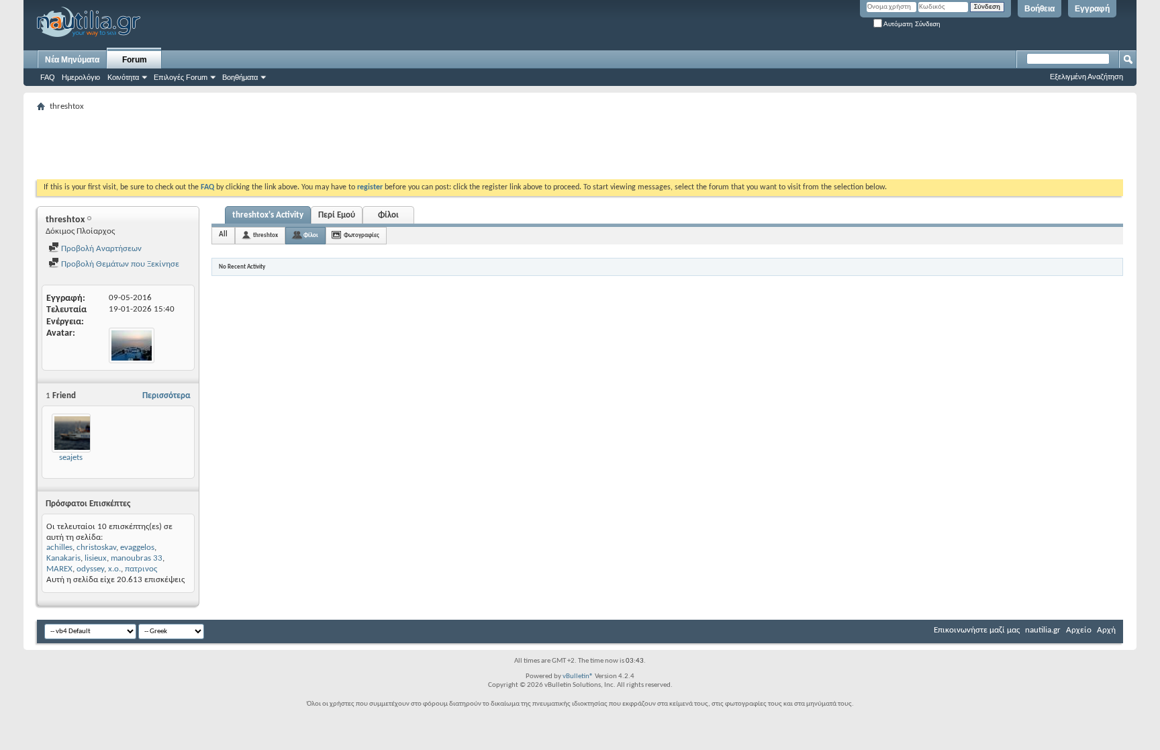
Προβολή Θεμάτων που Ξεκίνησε (119, 264)
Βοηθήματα (240, 77)
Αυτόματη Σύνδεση (911, 24)
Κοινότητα (123, 77)
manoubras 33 (136, 558)
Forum (134, 59)
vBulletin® (578, 676)
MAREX (59, 569)
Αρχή (1106, 630)
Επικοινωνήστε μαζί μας (977, 630)
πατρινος (141, 569)
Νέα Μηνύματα (72, 59)
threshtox (265, 235)
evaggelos (137, 547)
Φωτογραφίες (361, 235)
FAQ (47, 77)
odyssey (90, 569)
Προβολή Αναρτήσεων (100, 248)
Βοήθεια (1039, 8)
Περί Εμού (336, 215)
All (223, 234)
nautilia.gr (1043, 630)
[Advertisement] (281, 145)
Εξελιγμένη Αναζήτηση (1086, 77)
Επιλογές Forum (180, 77)
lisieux (96, 558)
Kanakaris (63, 558)
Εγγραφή (1092, 8)
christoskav (96, 547)
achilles (59, 547)
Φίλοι (388, 215)
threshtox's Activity (267, 215)
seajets (71, 457)
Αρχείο (1079, 630)
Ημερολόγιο (81, 77)
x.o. (114, 569)
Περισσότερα (166, 395)
